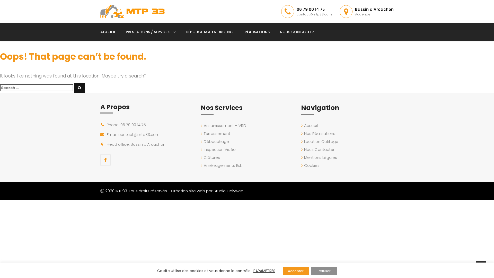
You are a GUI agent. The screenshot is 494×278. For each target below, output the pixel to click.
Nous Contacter (297, 31)
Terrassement (217, 133)
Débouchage (216, 141)
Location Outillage (321, 141)
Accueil (108, 31)
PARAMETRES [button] (264, 270)
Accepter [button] (296, 270)
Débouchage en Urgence (210, 31)
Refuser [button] (324, 270)
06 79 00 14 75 (311, 9)
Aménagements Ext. (223, 165)
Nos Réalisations (319, 133)
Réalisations (257, 31)
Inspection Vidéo (220, 149)
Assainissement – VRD (225, 125)
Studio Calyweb (228, 191)
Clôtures (212, 157)
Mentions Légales (320, 157)
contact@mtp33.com (314, 14)
